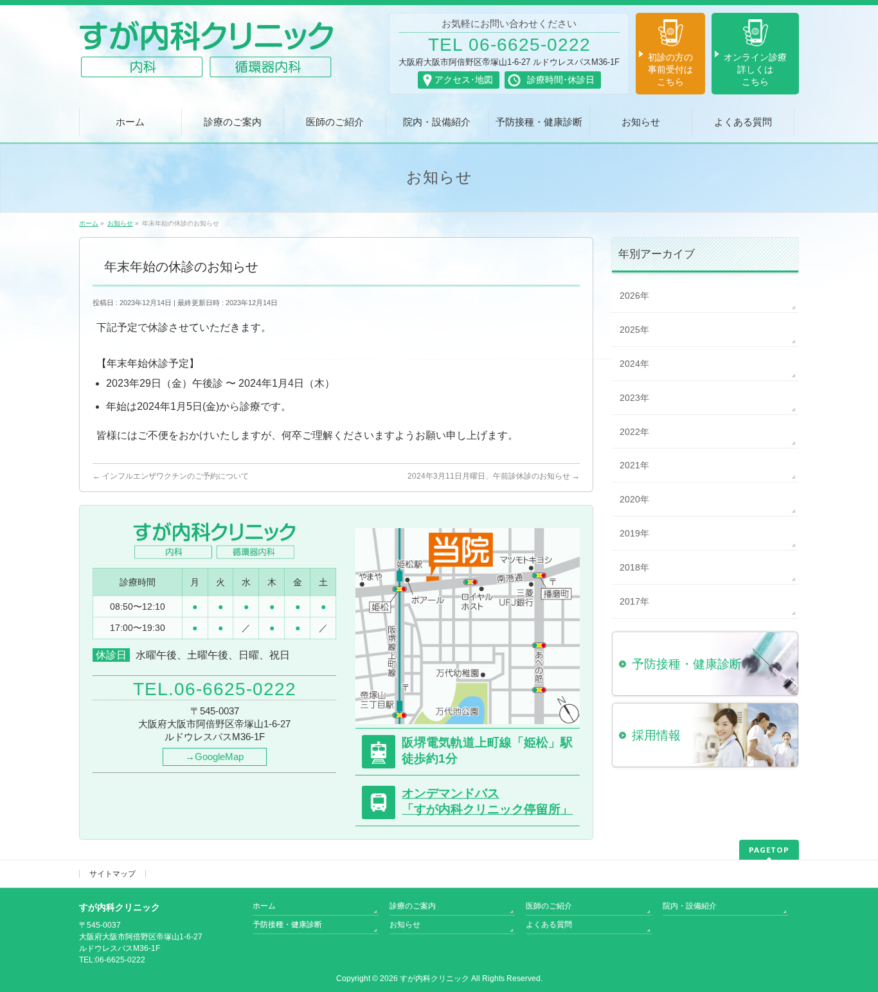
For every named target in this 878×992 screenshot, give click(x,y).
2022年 (634, 432)
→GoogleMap (214, 756)
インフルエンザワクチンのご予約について (171, 476)
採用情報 (656, 735)
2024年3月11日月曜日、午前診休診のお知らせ (494, 476)
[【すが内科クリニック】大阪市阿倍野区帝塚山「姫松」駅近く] (206, 63)
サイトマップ (112, 874)
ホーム (264, 905)
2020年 (634, 499)
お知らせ (405, 924)
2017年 (634, 601)
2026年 (634, 295)
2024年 (634, 364)
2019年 (634, 533)
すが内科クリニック (434, 978)
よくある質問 (549, 924)
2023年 (634, 398)
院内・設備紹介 (690, 905)
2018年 (634, 567)
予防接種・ (687, 664)
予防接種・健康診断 (287, 924)
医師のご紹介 (549, 905)
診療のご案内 (413, 905)
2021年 (634, 465)
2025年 (634, 329)
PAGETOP (769, 850)
